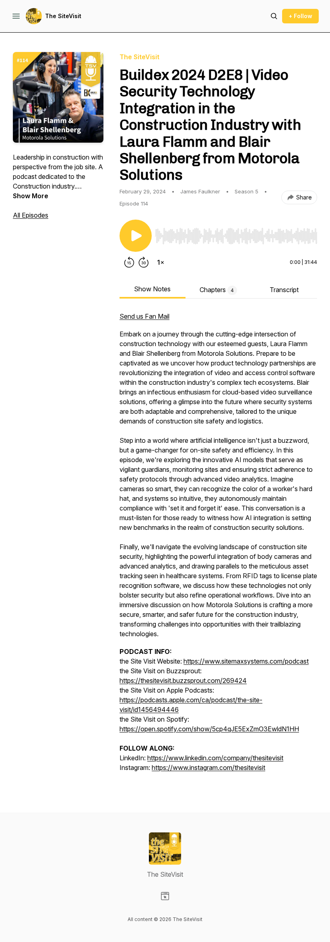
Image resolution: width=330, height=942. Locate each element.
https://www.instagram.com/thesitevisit (208, 768)
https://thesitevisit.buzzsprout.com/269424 (183, 680)
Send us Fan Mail (144, 316)
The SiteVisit (63, 15)
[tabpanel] (218, 545)
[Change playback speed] (161, 262)
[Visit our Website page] (165, 896)
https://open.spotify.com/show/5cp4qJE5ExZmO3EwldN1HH (209, 729)
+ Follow (300, 15)
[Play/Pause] (136, 236)
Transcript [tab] (284, 290)
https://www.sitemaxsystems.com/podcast (246, 661)
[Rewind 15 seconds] (129, 262)
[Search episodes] (274, 16)
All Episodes (30, 215)
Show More (30, 196)
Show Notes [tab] (152, 289)
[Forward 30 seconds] (143, 262)
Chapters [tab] (217, 290)
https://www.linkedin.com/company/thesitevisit (215, 758)
